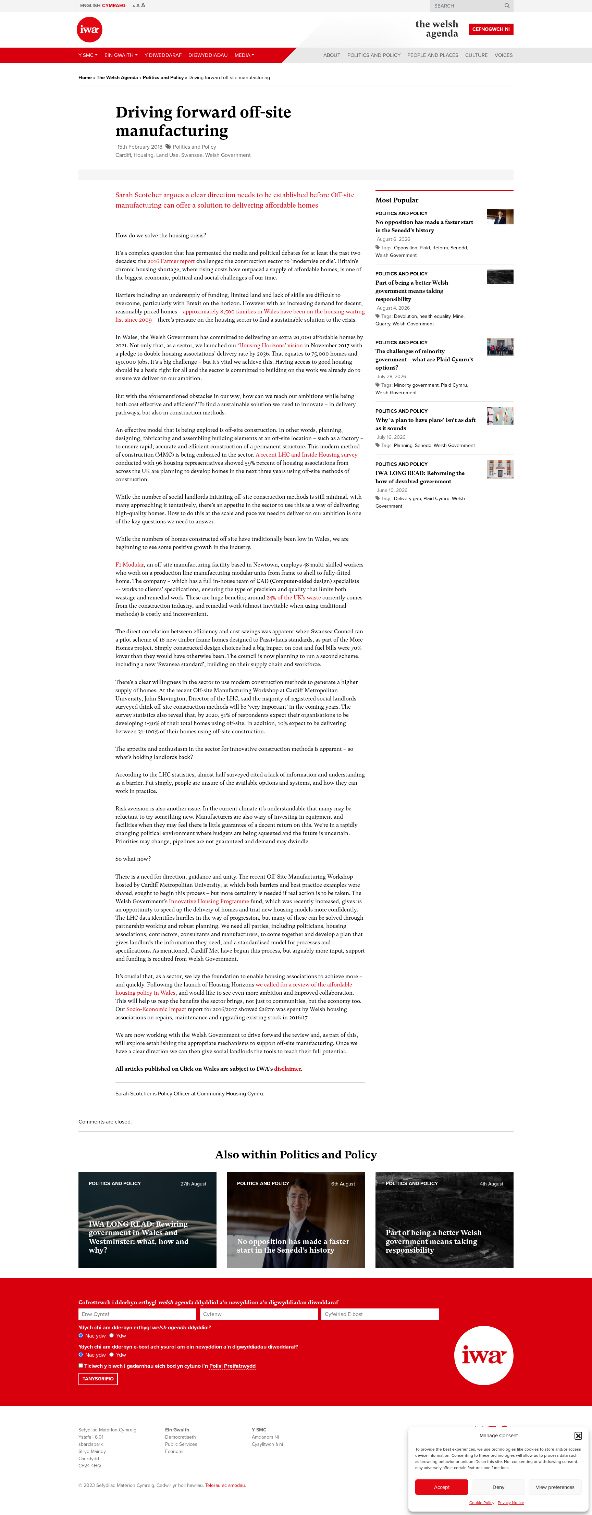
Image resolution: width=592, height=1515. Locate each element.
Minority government (416, 385)
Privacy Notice (511, 1502)
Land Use (167, 155)
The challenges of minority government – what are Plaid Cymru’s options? (424, 359)
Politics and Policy (373, 55)
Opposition (405, 248)
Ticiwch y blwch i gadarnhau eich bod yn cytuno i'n (169, 1366)
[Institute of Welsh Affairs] (89, 29)
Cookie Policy (481, 1502)
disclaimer (287, 1069)
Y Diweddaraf (163, 55)
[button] (578, 1435)
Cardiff (123, 155)
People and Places (432, 55)
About (332, 55)
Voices (504, 55)
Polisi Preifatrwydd (232, 1366)
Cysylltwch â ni (267, 1444)
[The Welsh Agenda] (437, 29)
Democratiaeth (180, 1437)
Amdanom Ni (265, 1437)
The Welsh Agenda (117, 77)
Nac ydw (95, 1335)
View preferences (555, 1487)
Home (85, 77)
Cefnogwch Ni (491, 29)
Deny (498, 1487)
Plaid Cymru (454, 385)
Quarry (382, 324)
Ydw (120, 1335)
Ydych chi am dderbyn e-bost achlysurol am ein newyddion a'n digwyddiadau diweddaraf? (188, 1346)
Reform (440, 248)
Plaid (425, 248)
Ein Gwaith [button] (119, 55)
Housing (143, 155)
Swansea (191, 155)
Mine (458, 316)
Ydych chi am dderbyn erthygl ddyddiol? (144, 1327)
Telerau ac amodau (225, 1485)
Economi (174, 1451)
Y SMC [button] (86, 55)
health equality (435, 316)
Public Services (181, 1444)
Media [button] (242, 55)
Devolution (405, 316)
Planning (403, 445)
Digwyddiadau (208, 55)
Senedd (459, 248)
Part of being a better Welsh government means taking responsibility (411, 291)
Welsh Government (228, 155)
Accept (441, 1487)
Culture (476, 55)
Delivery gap (407, 498)
